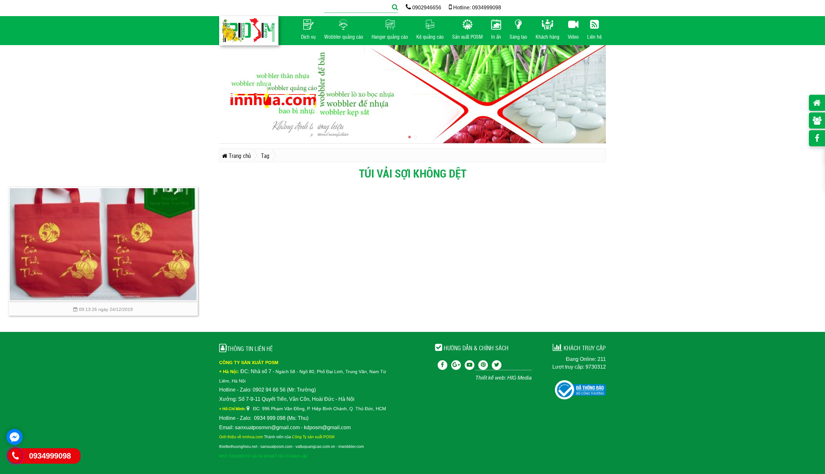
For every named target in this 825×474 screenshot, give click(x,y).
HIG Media (519, 378)
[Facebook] (442, 365)
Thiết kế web (490, 378)
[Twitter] (496, 365)
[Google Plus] (456, 365)
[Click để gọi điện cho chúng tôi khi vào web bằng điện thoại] (15, 455)
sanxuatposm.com (276, 446)
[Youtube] (469, 365)
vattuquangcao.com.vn (315, 446)
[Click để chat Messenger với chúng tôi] (14, 437)
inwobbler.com (351, 446)
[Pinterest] (483, 365)
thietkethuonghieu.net (238, 446)
